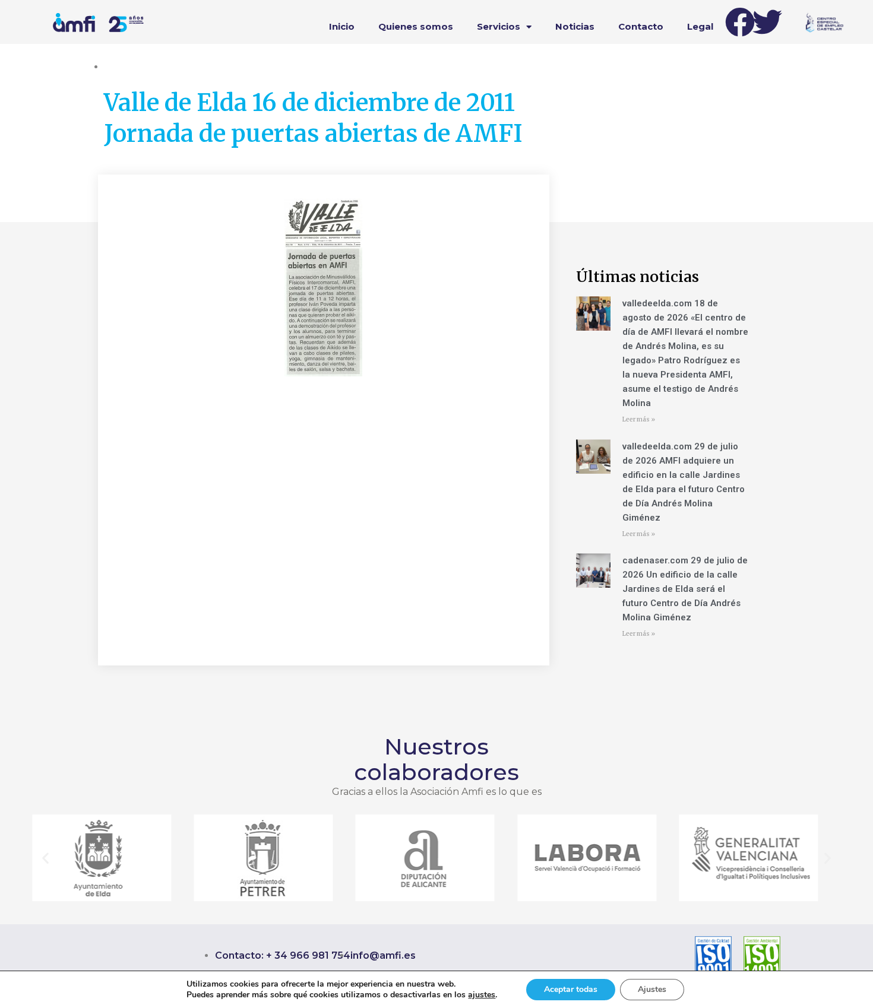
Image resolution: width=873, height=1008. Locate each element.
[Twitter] (767, 22)
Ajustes (652, 989)
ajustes (481, 995)
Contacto (640, 26)
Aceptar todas (570, 989)
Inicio (342, 26)
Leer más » (638, 419)
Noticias (574, 26)
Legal (700, 26)
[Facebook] (740, 22)
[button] (45, 858)
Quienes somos (415, 26)
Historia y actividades (145, 66)
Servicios (498, 26)
